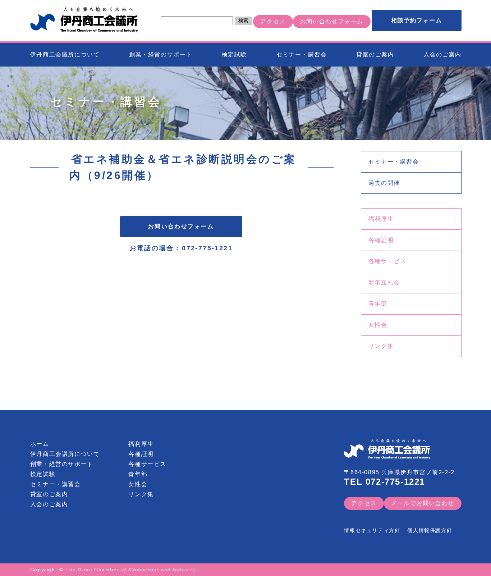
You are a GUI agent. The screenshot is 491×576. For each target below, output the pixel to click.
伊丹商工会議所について (65, 54)
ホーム (39, 444)
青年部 (377, 304)
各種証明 (381, 240)
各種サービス (387, 261)
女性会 (377, 325)
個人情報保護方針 (429, 530)
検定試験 (234, 54)
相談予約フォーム (416, 20)
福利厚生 (381, 219)
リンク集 (381, 346)
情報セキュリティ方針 (372, 530)
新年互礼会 (384, 282)
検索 (243, 20)
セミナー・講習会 (301, 54)
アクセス (272, 21)
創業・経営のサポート (160, 54)
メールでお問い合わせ (422, 503)
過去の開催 (384, 183)
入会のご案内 (442, 54)
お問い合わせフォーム (331, 21)
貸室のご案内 (375, 54)
